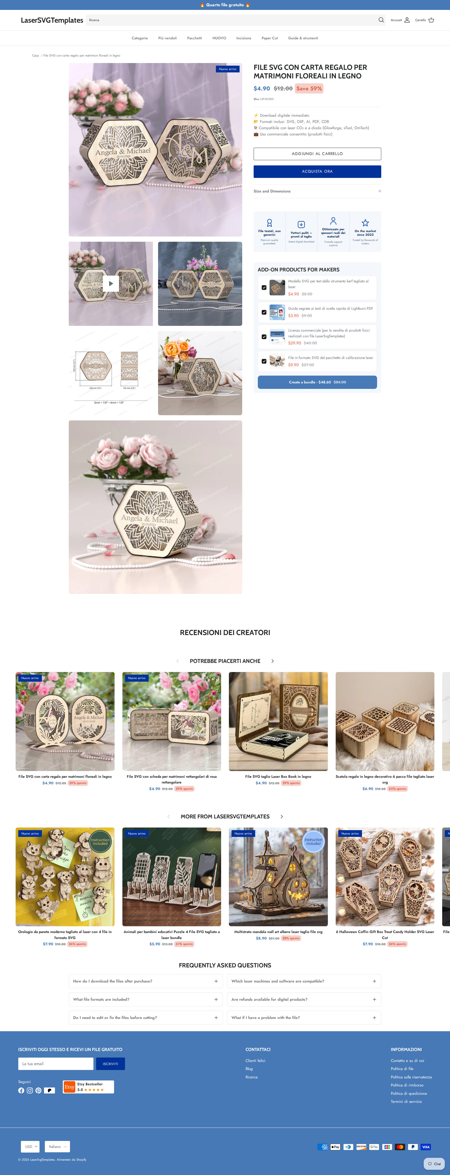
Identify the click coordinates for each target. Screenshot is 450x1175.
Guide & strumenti (303, 38)
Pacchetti (194, 38)
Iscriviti (110, 1063)
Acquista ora (317, 171)
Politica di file (402, 1069)
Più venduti (167, 38)
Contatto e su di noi (407, 1061)
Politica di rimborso (407, 1085)
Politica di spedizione (409, 1093)
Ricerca (252, 1077)
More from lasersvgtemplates (225, 816)
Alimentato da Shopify (71, 1159)
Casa (35, 55)
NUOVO (219, 38)
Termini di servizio (406, 1101)
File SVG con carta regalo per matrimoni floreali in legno (81, 55)
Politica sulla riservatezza (411, 1077)
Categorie (140, 38)
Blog (249, 1069)
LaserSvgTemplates (42, 1159)
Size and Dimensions (272, 191)
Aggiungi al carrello (317, 154)
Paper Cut (270, 38)
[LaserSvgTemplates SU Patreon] (49, 1090)
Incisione (243, 38)
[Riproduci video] (111, 284)
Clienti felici (255, 1061)
